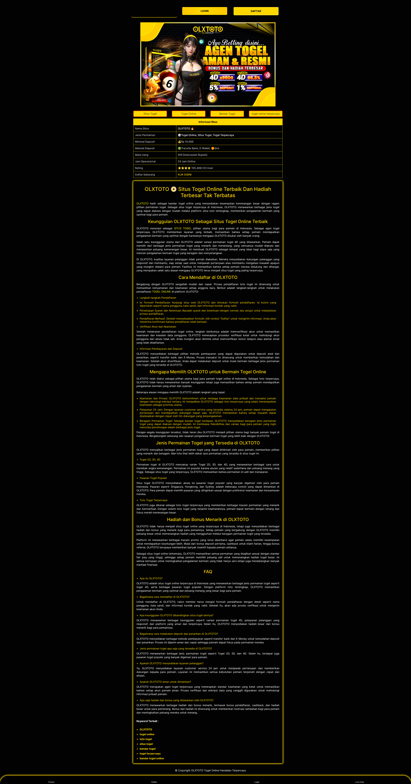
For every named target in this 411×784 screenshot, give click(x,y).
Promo (51, 782)
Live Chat (359, 782)
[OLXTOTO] (154, 11)
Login (256, 782)
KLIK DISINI (185, 174)
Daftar (154, 782)
